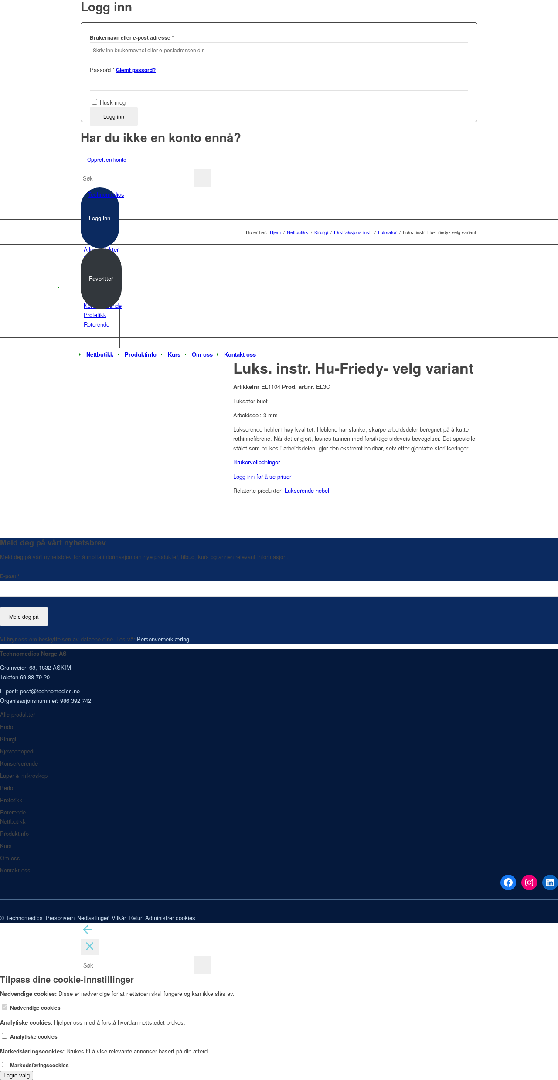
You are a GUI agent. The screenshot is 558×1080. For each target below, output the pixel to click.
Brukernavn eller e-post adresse (132, 37)
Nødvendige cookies (35, 1008)
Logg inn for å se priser (262, 476)
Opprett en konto (106, 159)
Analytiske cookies (33, 1036)
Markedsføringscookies (39, 1065)
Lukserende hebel (307, 490)
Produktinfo (14, 833)
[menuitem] (100, 354)
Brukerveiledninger (256, 462)
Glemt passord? (136, 70)
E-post (10, 576)
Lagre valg (16, 1075)
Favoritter (101, 278)
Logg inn (113, 116)
